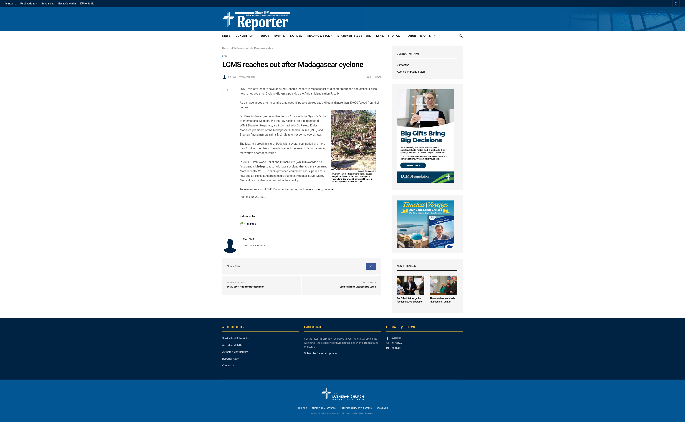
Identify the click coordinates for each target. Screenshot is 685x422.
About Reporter (420, 35)
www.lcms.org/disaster (319, 189)
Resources (47, 3)
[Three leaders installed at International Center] (443, 285)
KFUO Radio (87, 3)
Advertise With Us (232, 345)
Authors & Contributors (235, 351)
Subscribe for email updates (321, 353)
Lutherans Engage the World (356, 408)
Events (279, 35)
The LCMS (232, 77)
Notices (296, 35)
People (264, 35)
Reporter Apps (230, 358)
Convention (244, 35)
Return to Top (248, 216)
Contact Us (403, 64)
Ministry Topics (388, 35)
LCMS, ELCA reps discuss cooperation (245, 287)
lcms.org (10, 3)
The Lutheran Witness (324, 408)
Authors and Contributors (411, 71)
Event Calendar (67, 3)
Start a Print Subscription (236, 338)
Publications (27, 3)
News (226, 35)
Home (225, 48)
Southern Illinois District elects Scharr (358, 287)
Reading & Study (319, 35)
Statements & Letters (354, 35)
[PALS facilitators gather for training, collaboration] (411, 285)
